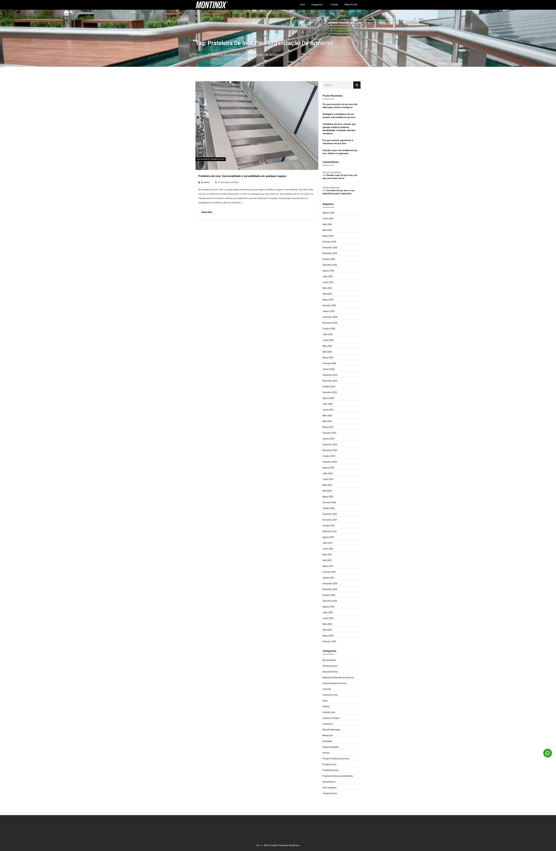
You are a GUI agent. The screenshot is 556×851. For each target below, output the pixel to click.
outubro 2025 (329, 259)
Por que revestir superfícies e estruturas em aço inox (338, 142)
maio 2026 (327, 224)
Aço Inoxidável (203, 159)
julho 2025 (328, 276)
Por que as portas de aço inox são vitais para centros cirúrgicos (340, 106)
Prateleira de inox (217, 159)
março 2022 (328, 496)
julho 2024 (328, 334)
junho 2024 (328, 340)
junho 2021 (328, 549)
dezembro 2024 (330, 317)
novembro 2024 (330, 323)
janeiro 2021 (329, 578)
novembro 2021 (330, 520)
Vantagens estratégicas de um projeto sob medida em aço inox (339, 115)
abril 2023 (327, 421)
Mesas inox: (328, 735)
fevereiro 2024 (329, 363)
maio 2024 (327, 346)
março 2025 (328, 299)
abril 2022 (327, 491)
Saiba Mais (206, 212)
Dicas (325, 701)
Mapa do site (351, 4)
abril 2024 (327, 352)
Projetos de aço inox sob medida (338, 776)
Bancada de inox (330, 672)
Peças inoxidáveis (331, 747)
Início (302, 4)
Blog (261, 845)
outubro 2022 (329, 456)
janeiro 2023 (329, 439)
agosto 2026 (328, 213)
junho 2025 (328, 282)
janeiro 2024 (329, 369)
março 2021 (328, 566)
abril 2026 (327, 230)
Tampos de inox (330, 793)
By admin (205, 182)
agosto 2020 (328, 607)
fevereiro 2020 (329, 641)
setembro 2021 (330, 531)
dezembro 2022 (330, 444)
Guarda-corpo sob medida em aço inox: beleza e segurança (340, 152)
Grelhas (326, 706)
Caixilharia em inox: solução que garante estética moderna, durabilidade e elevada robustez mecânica (339, 129)
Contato (334, 4)
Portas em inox (329, 764)
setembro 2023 (330, 392)
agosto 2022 (328, 467)
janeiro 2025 (329, 311)
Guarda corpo (329, 712)
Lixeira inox (328, 724)
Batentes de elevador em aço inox (338, 677)
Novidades (327, 741)
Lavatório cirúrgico (331, 718)
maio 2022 (327, 485)
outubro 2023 (329, 386)
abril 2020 (327, 630)
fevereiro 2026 (329, 242)
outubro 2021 (329, 525)
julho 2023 (328, 404)
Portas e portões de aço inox (336, 758)
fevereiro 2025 (329, 305)
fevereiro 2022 (329, 502)
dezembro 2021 (330, 514)
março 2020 (328, 635)
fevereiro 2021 (329, 572)
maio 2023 (327, 415)
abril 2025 (327, 294)
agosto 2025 (328, 271)
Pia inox (326, 753)
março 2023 (328, 427)
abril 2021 (327, 560)
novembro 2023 (330, 381)
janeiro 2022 (329, 508)
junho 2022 (328, 479)
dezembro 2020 (330, 583)
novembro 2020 (330, 589)
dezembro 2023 (330, 375)
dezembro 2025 (330, 247)
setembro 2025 (330, 265)
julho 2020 (328, 612)
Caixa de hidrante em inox (334, 683)
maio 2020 (327, 624)
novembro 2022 (330, 450)
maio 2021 (327, 554)
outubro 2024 (329, 328)
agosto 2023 (328, 398)
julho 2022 (328, 473)
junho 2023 (328, 410)
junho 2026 (328, 218)
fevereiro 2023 (329, 433)
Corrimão (327, 689)
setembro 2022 (330, 462)
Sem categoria (329, 787)
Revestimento (329, 782)
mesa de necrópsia (331, 729)
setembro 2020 (330, 601)
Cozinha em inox (330, 695)
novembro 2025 (330, 253)
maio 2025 (327, 288)
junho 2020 (328, 618)
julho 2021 (328, 543)
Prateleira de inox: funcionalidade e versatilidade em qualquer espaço (242, 176)
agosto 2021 (328, 537)
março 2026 (328, 236)
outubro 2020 (329, 595)
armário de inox (330, 666)
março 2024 (328, 357)
